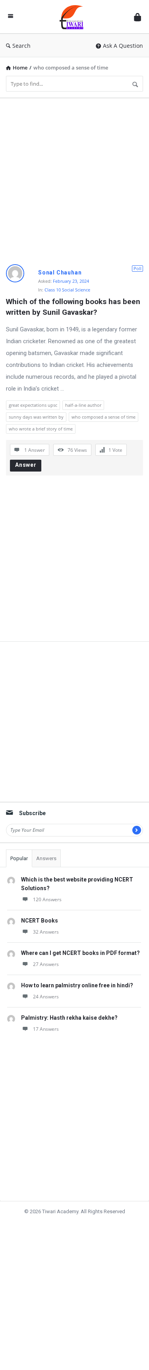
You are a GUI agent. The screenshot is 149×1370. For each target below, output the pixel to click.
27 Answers (46, 964)
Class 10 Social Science (67, 290)
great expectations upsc (33, 405)
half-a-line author (83, 405)
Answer (26, 465)
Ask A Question (123, 45)
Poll (137, 268)
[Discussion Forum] (73, 17)
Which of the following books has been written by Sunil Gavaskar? (74, 307)
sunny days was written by (36, 417)
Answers (46, 858)
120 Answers (47, 899)
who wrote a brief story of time (41, 429)
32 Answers (46, 931)
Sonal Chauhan (59, 272)
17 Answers (46, 1029)
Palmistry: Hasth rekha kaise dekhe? (69, 1018)
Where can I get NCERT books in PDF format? (80, 953)
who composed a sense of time (103, 417)
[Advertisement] (74, 178)
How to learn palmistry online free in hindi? (77, 985)
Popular (19, 858)
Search (21, 45)
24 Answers (46, 996)
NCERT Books (39, 920)
